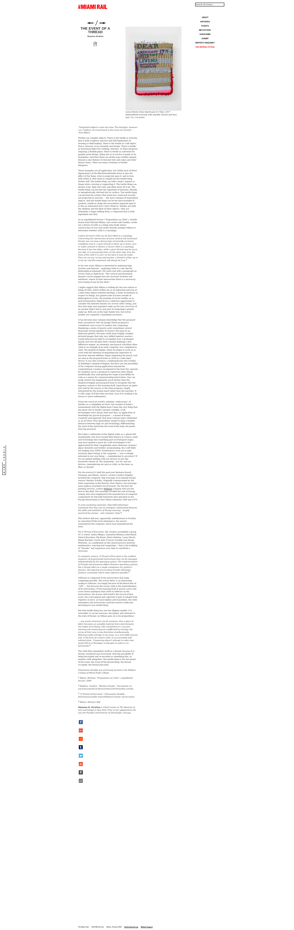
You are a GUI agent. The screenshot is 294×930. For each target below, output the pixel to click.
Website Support (147, 927)
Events (205, 26)
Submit (205, 38)
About (205, 17)
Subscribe (205, 34)
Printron (108, 489)
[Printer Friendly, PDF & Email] (95, 44)
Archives (205, 22)
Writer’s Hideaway (205, 43)
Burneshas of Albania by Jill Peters (90, 23)
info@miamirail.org (131, 927)
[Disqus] (129, 820)
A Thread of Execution (102, 23)
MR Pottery (205, 30)
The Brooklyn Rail (205, 47)
